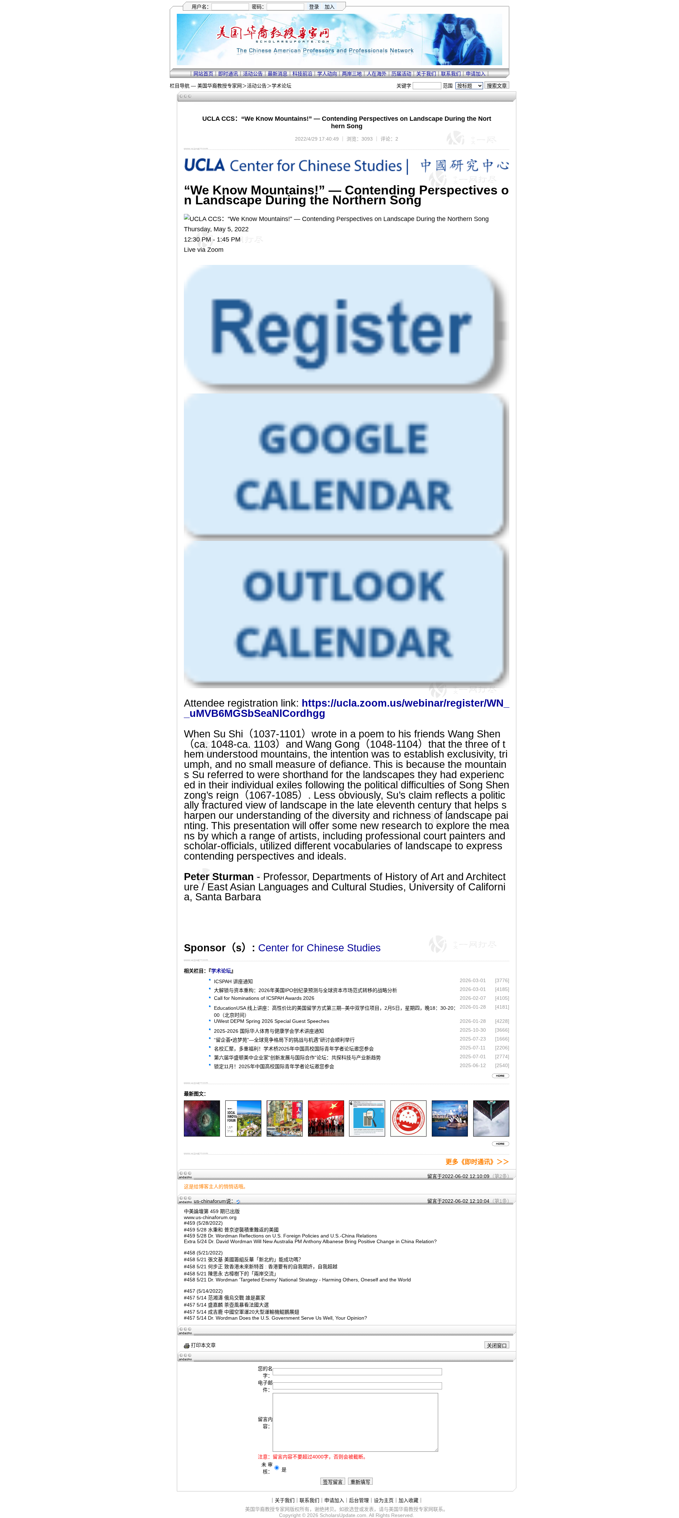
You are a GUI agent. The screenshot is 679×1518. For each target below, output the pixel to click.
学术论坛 (281, 86)
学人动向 (327, 74)
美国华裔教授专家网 (219, 86)
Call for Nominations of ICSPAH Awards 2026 (264, 998)
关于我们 (426, 74)
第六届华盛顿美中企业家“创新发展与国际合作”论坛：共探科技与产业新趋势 (297, 1057)
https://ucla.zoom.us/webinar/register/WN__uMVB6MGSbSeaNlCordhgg (346, 708)
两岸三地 (352, 74)
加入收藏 (408, 1500)
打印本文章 (203, 1345)
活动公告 (253, 74)
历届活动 (401, 74)
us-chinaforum (210, 1201)
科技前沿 (302, 74)
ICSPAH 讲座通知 (233, 981)
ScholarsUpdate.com (343, 1515)
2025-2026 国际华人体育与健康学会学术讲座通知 (269, 1031)
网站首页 (203, 74)
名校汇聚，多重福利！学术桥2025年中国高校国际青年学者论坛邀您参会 (294, 1049)
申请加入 (476, 74)
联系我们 (451, 74)
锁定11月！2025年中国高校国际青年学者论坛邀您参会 (274, 1066)
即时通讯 (228, 74)
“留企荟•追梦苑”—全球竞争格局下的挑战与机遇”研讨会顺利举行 (284, 1040)
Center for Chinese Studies (319, 947)
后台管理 (359, 1500)
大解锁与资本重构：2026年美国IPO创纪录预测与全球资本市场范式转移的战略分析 (305, 990)
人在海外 (377, 74)
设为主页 (384, 1500)
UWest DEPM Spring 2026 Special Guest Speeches (271, 1021)
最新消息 (278, 74)
